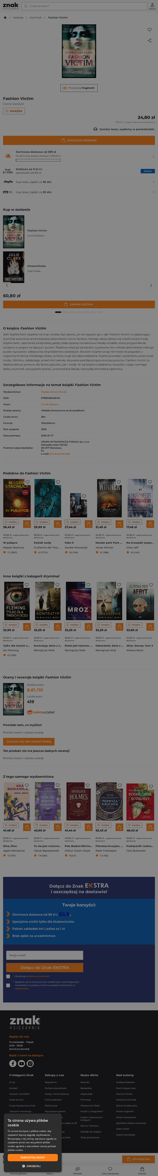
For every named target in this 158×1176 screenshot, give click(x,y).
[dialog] (33, 1142)
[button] (33, 1166)
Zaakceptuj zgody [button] (33, 1157)
